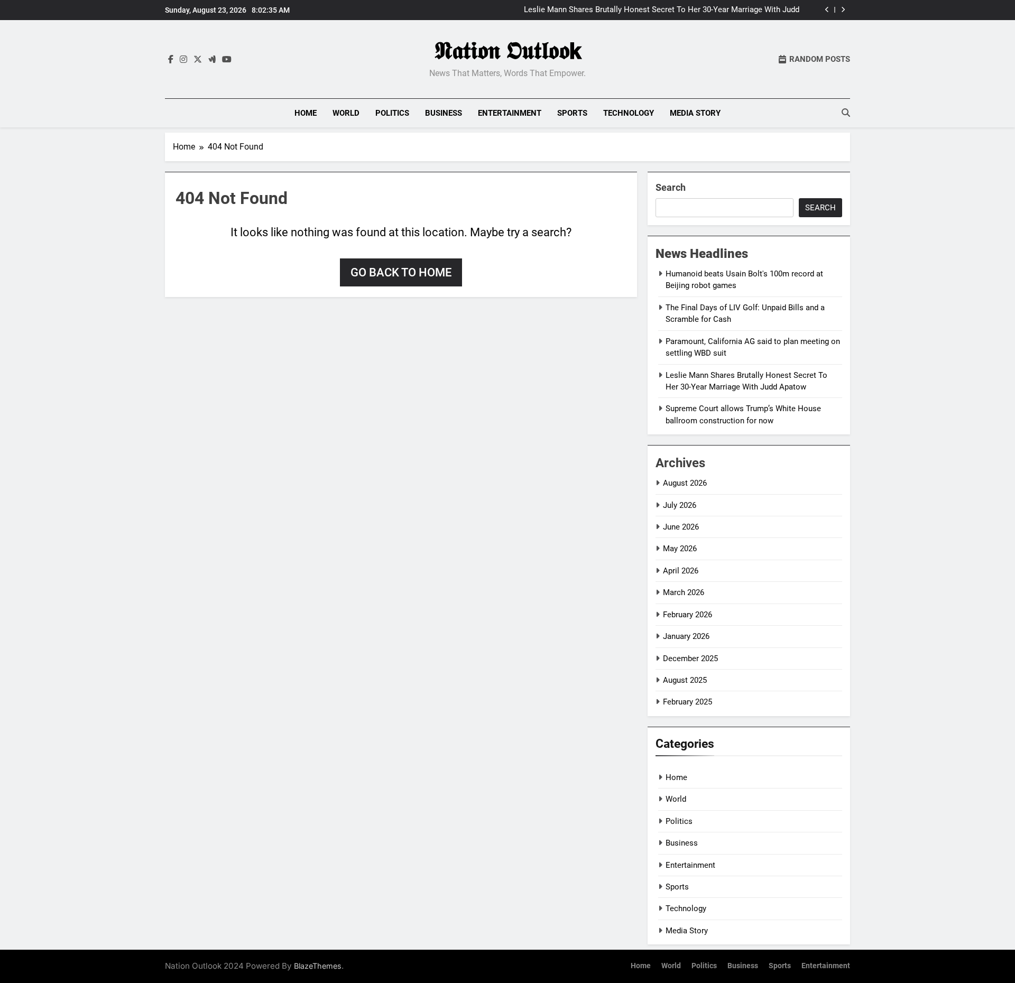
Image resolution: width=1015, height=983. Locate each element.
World (346, 113)
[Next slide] (843, 9)
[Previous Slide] (827, 9)
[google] (212, 59)
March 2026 (683, 592)
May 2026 (680, 548)
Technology (628, 113)
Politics (392, 113)
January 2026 (686, 636)
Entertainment (509, 113)
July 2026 (679, 505)
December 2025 (690, 658)
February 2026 (687, 614)
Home (305, 113)
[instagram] (183, 59)
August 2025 (685, 680)
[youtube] (227, 59)
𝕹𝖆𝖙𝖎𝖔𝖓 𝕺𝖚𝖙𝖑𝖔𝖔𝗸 (508, 50)
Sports (572, 113)
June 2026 (681, 527)
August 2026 (685, 483)
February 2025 (687, 702)
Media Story (695, 113)
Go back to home (400, 272)
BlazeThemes (318, 965)
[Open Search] (846, 112)
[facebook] (171, 59)
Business (443, 113)
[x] (197, 59)
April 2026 (680, 571)
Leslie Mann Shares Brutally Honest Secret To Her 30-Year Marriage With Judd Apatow (661, 10)
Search (671, 187)
